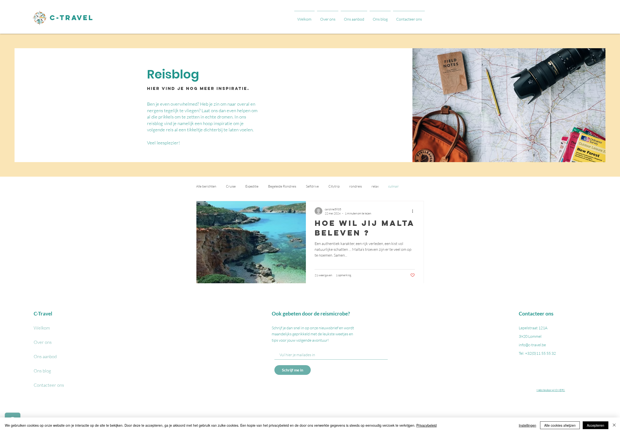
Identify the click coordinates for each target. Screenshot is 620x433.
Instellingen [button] (527, 425)
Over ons (43, 342)
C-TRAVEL (72, 17)
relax (375, 186)
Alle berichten (206, 186)
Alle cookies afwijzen (560, 425)
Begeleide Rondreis (282, 186)
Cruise (231, 186)
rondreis (355, 186)
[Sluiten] (614, 425)
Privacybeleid (426, 425)
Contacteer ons (49, 385)
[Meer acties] (414, 211)
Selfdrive (312, 186)
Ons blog (42, 371)
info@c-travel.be (532, 344)
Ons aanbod (45, 356)
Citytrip (334, 186)
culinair (393, 186)
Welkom (42, 328)
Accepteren (595, 425)
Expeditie (251, 186)
